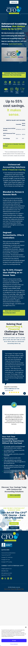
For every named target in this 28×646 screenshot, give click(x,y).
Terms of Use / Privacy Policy (10, 577)
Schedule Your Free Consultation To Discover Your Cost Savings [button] (13, 74)
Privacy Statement (14, 643)
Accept (14, 640)
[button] (26, 627)
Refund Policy (21, 577)
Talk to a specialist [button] (15, 484)
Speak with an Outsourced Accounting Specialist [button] (11, 311)
